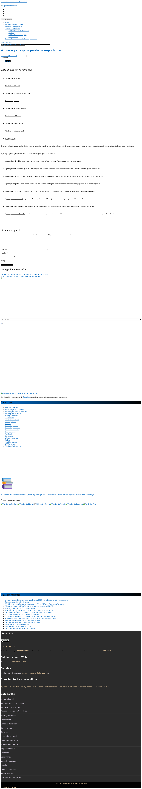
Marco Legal (106, 651)
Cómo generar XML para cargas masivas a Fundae (22, 622)
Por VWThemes (82, 783)
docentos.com (23, 651)
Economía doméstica (12, 430)
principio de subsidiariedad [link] (15, 214)
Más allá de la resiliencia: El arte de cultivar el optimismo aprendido (29, 610)
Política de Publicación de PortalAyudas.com (21, 39)
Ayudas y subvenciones (13, 414)
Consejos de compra (12, 420)
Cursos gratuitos (10, 422)
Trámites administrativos (13, 446)
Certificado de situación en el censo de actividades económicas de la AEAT (31, 616)
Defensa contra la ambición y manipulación (20, 608)
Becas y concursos (11, 416)
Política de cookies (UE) (17, 35)
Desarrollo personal (11, 426)
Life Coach (9, 56)
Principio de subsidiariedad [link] (14, 131)
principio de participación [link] (15, 206)
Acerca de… (13, 37)
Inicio (7, 23)
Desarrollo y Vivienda (12, 428)
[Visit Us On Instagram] (74, 504)
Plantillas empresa (11, 442)
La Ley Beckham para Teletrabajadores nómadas (22, 614)
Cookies (11, 33)
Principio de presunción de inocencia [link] (18, 93)
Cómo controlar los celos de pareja (17, 602)
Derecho (22, 45)
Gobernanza (9, 436)
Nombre (4, 253)
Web (2, 261)
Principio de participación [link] (14, 123)
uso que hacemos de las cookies (35, 673)
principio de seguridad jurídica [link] (17, 191)
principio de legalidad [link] (14, 169)
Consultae (26, 397)
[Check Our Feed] (89, 504)
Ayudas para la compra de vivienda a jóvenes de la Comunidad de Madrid (31, 618)
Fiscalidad (8, 434)
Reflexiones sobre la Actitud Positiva (18, 626)
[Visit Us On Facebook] (9, 504)
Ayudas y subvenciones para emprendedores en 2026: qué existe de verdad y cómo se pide (36, 600)
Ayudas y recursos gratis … (15, 25)
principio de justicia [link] (13, 184)
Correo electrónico (8, 257)
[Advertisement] (59, 378)
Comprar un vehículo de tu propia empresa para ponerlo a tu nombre (29, 612)
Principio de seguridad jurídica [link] (15, 108)
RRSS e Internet (10, 444)
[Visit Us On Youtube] (58, 504)
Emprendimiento (10, 432)
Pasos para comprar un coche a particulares (20, 628)
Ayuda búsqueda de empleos (15, 410)
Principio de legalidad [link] (12, 86)
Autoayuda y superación (13, 27)
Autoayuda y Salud (11, 408)
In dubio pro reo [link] (10, 138)
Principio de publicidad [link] (13, 116)
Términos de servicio (12, 29)
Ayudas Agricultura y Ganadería (16, 412)
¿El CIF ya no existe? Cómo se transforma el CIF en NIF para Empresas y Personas (34, 604)
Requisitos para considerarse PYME (17, 624)
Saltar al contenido (14, 2)
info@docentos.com (18, 662)
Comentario (5, 249)
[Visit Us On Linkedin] (26, 504)
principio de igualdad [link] (13, 161)
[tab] (6, 19)
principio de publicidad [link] (14, 199)
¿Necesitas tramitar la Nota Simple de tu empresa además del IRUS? (29, 606)
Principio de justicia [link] (12, 101)
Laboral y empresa (11, 438)
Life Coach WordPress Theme (65, 783)
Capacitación (9, 418)
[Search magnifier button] (140, 319)
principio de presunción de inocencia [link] (19, 176)
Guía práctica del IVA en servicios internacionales (22, 620)
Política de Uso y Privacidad (19, 31)
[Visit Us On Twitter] (42, 504)
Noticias (7, 440)
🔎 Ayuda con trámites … (10, 6)
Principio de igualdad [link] (12, 78)
